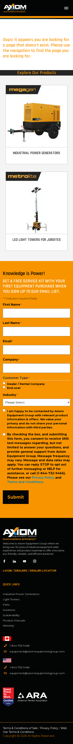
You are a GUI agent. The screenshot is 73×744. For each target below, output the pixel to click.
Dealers (20, 570)
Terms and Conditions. (25, 482)
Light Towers (11, 599)
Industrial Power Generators (21, 594)
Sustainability (11, 615)
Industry (10, 395)
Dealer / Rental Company (26, 384)
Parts (6, 604)
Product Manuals (14, 620)
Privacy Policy (43, 477)
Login (7, 570)
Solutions (9, 610)
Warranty (8, 625)
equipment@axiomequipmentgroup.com (37, 651)
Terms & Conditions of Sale (20, 728)
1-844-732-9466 (19, 645)
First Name (12, 304)
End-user (14, 388)
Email (8, 341)
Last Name (12, 323)
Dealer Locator (43, 570)
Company (11, 359)
